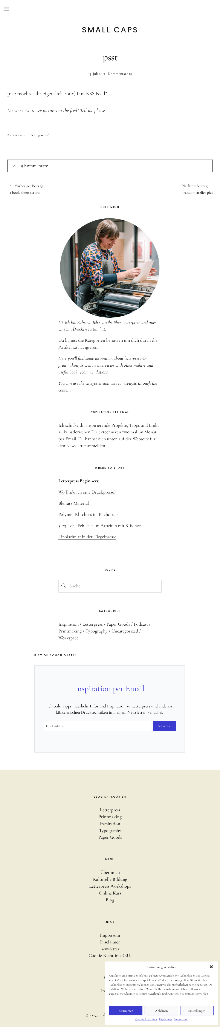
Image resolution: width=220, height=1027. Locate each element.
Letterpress (92, 624)
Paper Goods (118, 624)
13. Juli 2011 (96, 73)
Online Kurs (110, 893)
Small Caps (110, 30)
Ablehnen (161, 1011)
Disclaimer (165, 1019)
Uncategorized (38, 135)
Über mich (110, 872)
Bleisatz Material (73, 503)
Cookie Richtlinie (146, 1019)
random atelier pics (161, 189)
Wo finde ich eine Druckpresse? (87, 492)
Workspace (68, 638)
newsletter (110, 949)
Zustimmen (126, 1011)
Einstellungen (196, 1011)
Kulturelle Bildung (110, 879)
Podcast (141, 624)
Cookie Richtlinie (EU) (110, 955)
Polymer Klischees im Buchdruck (88, 514)
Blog (110, 900)
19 (120, 73)
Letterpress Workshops (110, 886)
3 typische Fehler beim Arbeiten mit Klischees (100, 525)
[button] (211, 967)
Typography (97, 631)
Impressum (181, 1019)
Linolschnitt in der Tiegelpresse (87, 536)
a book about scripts (26, 189)
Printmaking (70, 631)
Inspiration (68, 624)
